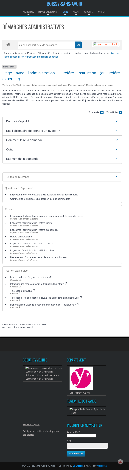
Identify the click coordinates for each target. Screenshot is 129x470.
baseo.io (30, 327)
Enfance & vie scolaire (47, 11)
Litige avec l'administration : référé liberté (31, 223)
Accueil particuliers (13, 53)
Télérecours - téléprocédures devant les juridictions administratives (44, 297)
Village (76, 11)
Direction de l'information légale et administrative (25, 324)
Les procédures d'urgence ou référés (29, 277)
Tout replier (94, 112)
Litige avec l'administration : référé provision (32, 250)
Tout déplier (113, 112)
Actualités (89, 11)
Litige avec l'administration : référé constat (31, 243)
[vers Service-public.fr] (106, 44)
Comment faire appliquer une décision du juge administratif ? (41, 198)
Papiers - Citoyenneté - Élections (45, 53)
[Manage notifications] (120, 461)
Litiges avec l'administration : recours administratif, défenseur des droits (46, 216)
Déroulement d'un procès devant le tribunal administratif (38, 257)
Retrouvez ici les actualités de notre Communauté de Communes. (42, 377)
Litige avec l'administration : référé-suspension (34, 229)
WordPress (102, 466)
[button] (62, 121)
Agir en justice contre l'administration (86, 53)
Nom (69, 440)
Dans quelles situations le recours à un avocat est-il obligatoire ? (43, 304)
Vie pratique (28, 11)
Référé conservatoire (21, 236)
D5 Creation (78, 466)
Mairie (65, 11)
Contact (102, 11)
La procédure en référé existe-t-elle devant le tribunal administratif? (44, 194)
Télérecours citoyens (21, 290)
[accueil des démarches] (8, 44)
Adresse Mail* (73, 432)
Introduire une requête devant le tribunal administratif (37, 284)
